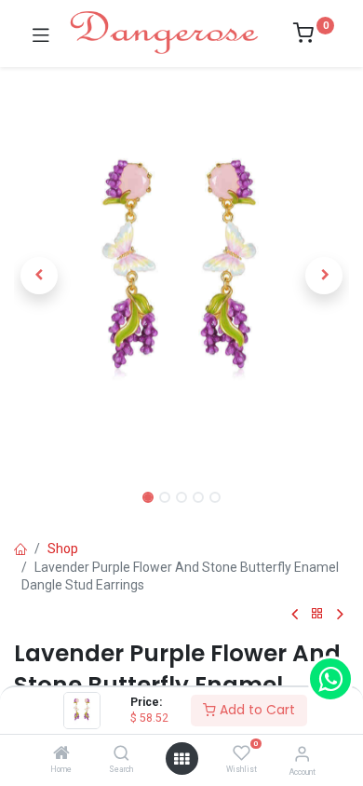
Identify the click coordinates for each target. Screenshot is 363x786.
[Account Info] (302, 754)
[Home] (61, 754)
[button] (39, 275)
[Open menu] (181, 759)
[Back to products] (317, 614)
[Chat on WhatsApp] (330, 679)
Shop (62, 548)
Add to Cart (255, 709)
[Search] (121, 754)
